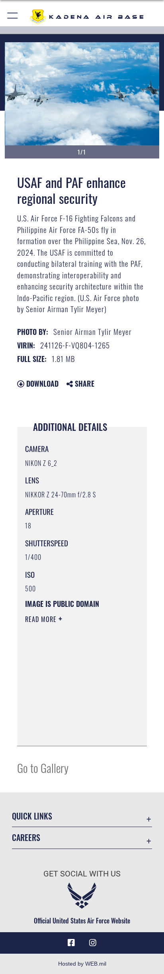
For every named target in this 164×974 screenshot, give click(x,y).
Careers (26, 837)
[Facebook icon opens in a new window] (71, 943)
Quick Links (32, 816)
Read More (42, 619)
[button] (13, 17)
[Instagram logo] (93, 943)
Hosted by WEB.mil (82, 963)
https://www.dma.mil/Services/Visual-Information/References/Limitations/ (73, 731)
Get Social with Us (82, 873)
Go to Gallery (42, 767)
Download (41, 383)
